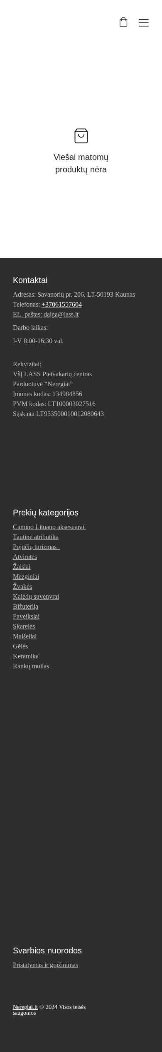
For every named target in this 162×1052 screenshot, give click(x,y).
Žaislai (21, 566)
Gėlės (20, 646)
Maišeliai (25, 636)
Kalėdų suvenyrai (36, 596)
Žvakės (22, 586)
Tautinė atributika (36, 536)
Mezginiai (26, 576)
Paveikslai (26, 616)
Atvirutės (25, 556)
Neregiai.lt (25, 1007)
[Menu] (144, 23)
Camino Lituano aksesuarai (48, 526)
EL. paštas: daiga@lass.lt (46, 314)
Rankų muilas (31, 666)
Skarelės (24, 626)
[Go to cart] (123, 23)
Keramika (26, 656)
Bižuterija (25, 606)
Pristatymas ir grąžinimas (45, 964)
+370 (48, 304)
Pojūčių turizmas (36, 546)
